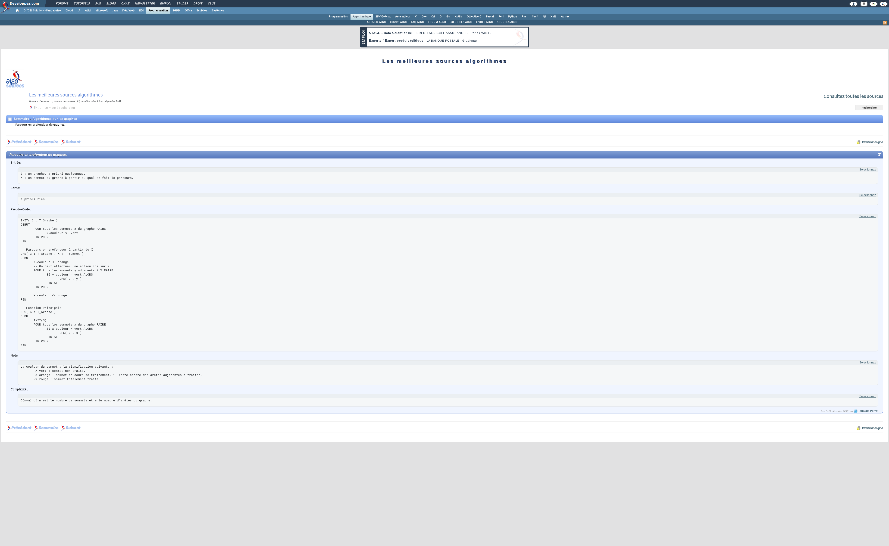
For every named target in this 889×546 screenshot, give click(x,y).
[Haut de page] (875, 154)
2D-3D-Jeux (383, 16)
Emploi (165, 4)
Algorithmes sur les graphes (54, 119)
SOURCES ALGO (507, 22)
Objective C (474, 16)
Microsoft (101, 10)
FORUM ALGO (437, 22)
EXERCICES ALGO (461, 22)
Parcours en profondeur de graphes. (40, 125)
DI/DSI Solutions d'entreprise (42, 10)
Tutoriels (81, 4)
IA (79, 10)
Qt (544, 16)
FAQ (98, 4)
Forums (62, 4)
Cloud (69, 10)
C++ (424, 16)
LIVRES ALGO (484, 22)
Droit (198, 4)
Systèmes (218, 10)
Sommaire (21, 119)
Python (512, 16)
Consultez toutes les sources (853, 96)
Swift (535, 16)
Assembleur (402, 16)
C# (433, 16)
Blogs (111, 4)
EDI (141, 10)
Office (188, 10)
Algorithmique (362, 16)
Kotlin (458, 16)
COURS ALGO (398, 22)
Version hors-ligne (872, 142)
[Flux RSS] (885, 23)
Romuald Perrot (868, 411)
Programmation (158, 10)
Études (182, 4)
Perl (501, 16)
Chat (125, 4)
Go (448, 16)
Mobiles (202, 10)
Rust (524, 16)
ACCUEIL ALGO (376, 22)
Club (211, 4)
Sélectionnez (867, 169)
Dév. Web (128, 10)
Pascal (490, 16)
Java (115, 10)
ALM (88, 10)
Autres (565, 16)
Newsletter (144, 4)
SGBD (176, 10)
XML (553, 16)
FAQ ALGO (417, 22)
